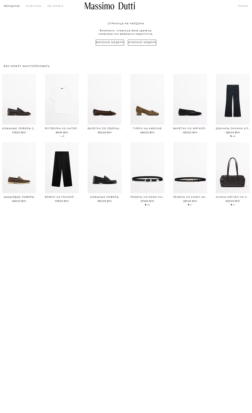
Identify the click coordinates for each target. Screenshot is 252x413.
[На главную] (110, 6)
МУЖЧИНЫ (34, 6)
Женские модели (110, 42)
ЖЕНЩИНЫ (12, 6)
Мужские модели (142, 42)
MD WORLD (55, 6)
